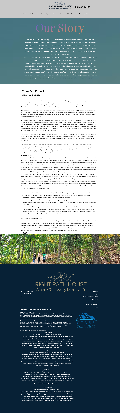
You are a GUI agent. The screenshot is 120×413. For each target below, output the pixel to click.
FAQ (96, 294)
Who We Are (94, 302)
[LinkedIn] (26, 233)
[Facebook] (24, 233)
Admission (95, 299)
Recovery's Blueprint (92, 304)
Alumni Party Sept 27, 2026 (91, 296)
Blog (96, 307)
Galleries (95, 291)
